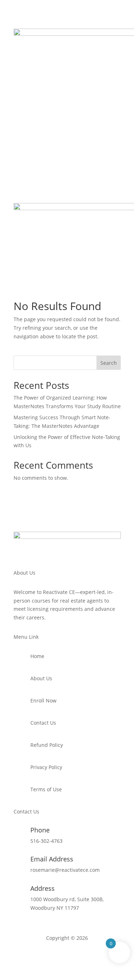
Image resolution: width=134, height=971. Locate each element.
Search (108, 362)
